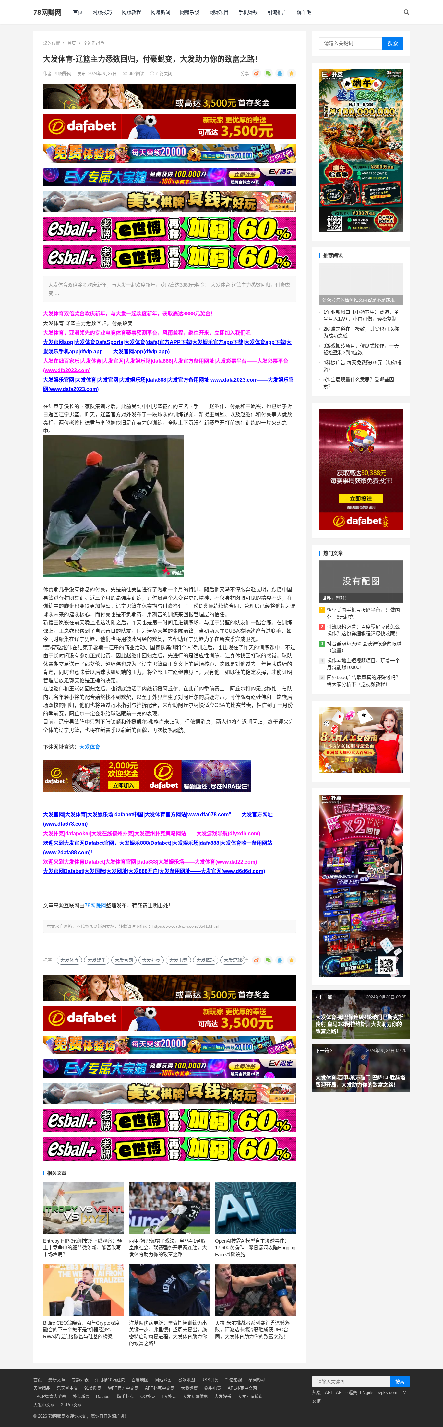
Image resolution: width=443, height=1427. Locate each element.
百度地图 (139, 1379)
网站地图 (163, 1379)
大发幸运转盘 (250, 1396)
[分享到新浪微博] (256, 73)
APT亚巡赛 (346, 1392)
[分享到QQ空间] (291, 73)
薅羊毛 (304, 12)
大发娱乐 (97, 960)
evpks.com (387, 1392)
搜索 (393, 43)
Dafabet (103, 1396)
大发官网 (124, 960)
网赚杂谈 (189, 12)
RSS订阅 (210, 1379)
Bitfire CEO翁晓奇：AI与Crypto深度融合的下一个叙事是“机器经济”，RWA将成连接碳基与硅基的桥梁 (81, 1329)
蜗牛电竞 (212, 1388)
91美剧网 (93, 1388)
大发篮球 (206, 960)
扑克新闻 (81, 1396)
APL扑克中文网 (242, 1388)
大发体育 (89, 747)
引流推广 (277, 12)
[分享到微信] (268, 73)
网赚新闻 (160, 12)
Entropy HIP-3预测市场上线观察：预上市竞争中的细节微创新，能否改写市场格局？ (82, 1247)
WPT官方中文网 (123, 1388)
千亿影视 (233, 1379)
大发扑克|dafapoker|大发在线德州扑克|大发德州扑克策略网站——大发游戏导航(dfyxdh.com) (151, 833)
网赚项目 (219, 12)
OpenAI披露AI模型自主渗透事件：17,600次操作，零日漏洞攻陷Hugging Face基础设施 (255, 1247)
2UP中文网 (71, 1404)
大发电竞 (178, 960)
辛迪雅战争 (93, 43)
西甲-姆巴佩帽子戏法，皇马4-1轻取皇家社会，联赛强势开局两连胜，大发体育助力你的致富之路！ (168, 1247)
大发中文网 (43, 1404)
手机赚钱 (248, 12)
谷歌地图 (186, 1379)
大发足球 (233, 960)
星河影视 (256, 1379)
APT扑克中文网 (159, 1388)
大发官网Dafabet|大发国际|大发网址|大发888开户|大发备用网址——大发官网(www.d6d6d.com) (154, 871)
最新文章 (56, 1379)
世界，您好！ (335, 597)
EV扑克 (169, 1396)
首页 (78, 12)
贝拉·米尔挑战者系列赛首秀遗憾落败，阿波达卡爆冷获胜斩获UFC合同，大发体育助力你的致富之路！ (252, 1329)
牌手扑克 (125, 1396)
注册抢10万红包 (110, 1379)
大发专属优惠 (195, 1396)
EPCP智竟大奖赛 (49, 1396)
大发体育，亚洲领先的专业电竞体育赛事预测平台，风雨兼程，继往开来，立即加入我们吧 (147, 333)
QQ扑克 (147, 1396)
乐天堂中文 (67, 1388)
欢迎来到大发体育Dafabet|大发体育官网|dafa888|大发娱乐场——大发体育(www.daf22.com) (150, 862)
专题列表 (80, 1379)
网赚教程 (131, 12)
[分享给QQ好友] (279, 73)
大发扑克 (151, 960)
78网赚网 (47, 12)
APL (329, 1392)
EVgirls (367, 1392)
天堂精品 (41, 1388)
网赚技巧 (102, 12)
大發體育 (189, 1388)
